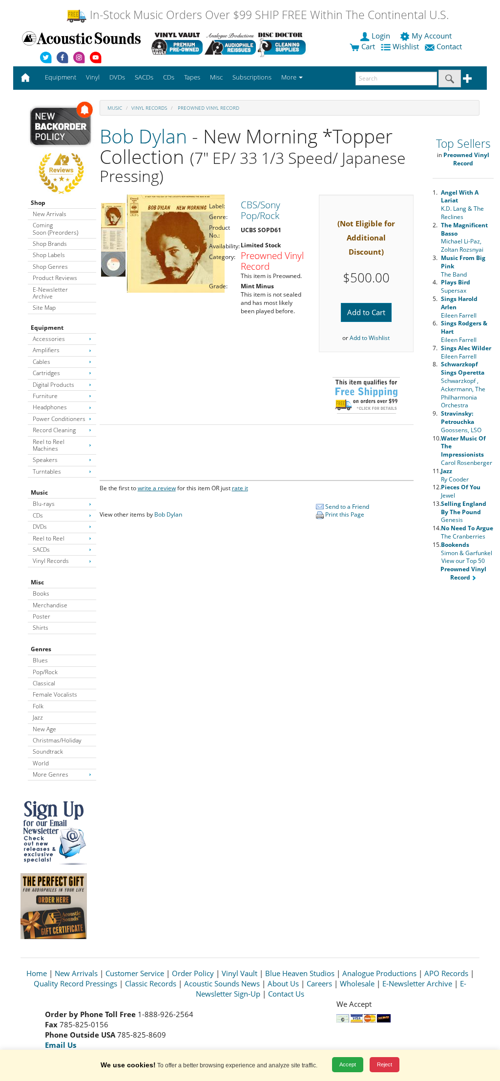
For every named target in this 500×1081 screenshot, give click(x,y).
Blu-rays (44, 504)
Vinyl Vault (239, 973)
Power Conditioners (59, 419)
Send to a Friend (346, 506)
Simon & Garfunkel (466, 548)
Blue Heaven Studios (299, 973)
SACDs (41, 549)
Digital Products (53, 384)
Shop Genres (50, 266)
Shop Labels (49, 255)
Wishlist (406, 46)
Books (41, 593)
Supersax (455, 286)
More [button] (289, 77)
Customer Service (134, 973)
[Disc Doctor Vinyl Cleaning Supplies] (283, 43)
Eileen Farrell (466, 352)
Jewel (460, 491)
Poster (41, 616)
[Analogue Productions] (230, 43)
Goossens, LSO (461, 421)
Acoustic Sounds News (222, 983)
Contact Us (286, 994)
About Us (283, 983)
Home (36, 973)
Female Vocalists (55, 694)
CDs (38, 515)
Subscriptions (251, 77)
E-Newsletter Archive (50, 292)
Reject (384, 1064)
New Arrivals (49, 214)
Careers (319, 983)
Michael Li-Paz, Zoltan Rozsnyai (464, 237)
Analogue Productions (379, 973)
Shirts (40, 627)
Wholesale (357, 983)
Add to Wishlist (370, 338)
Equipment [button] (60, 77)
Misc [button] (216, 77)
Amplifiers (46, 350)
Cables (41, 362)
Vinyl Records (51, 561)
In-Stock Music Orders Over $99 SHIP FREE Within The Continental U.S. (268, 14)
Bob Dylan (143, 136)
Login (381, 35)
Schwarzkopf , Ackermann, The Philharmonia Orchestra (463, 384)
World (41, 763)
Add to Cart (366, 312)
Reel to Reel (48, 538)
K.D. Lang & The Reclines (462, 204)
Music (39, 492)
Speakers (45, 460)
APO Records (446, 973)
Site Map (44, 307)
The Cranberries (467, 532)
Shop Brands (50, 244)
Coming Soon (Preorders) (55, 228)
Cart (367, 46)
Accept (347, 1064)
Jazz (38, 717)
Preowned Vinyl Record (207, 107)
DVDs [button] (117, 77)
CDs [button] (168, 77)
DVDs (40, 526)
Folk (38, 706)
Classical (44, 683)
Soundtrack (48, 751)
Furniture (45, 396)
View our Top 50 (463, 569)
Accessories (49, 339)
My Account (432, 35)
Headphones (50, 407)
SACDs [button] (144, 77)
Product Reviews (55, 278)
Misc (37, 582)
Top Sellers (463, 143)
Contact (449, 46)
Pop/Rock (45, 672)
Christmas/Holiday (57, 740)
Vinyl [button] (93, 77)
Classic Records (150, 983)
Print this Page (344, 514)
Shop (38, 203)
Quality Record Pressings (75, 983)
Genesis (463, 512)
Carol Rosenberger (466, 450)
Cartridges (46, 373)
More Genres (50, 774)
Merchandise (50, 605)
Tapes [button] (192, 77)
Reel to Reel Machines (48, 445)
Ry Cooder (455, 475)
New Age (44, 729)
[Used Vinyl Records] (177, 43)
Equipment (47, 327)
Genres (41, 649)
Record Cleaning (54, 430)
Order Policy (193, 973)
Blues (40, 660)
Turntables (47, 471)
